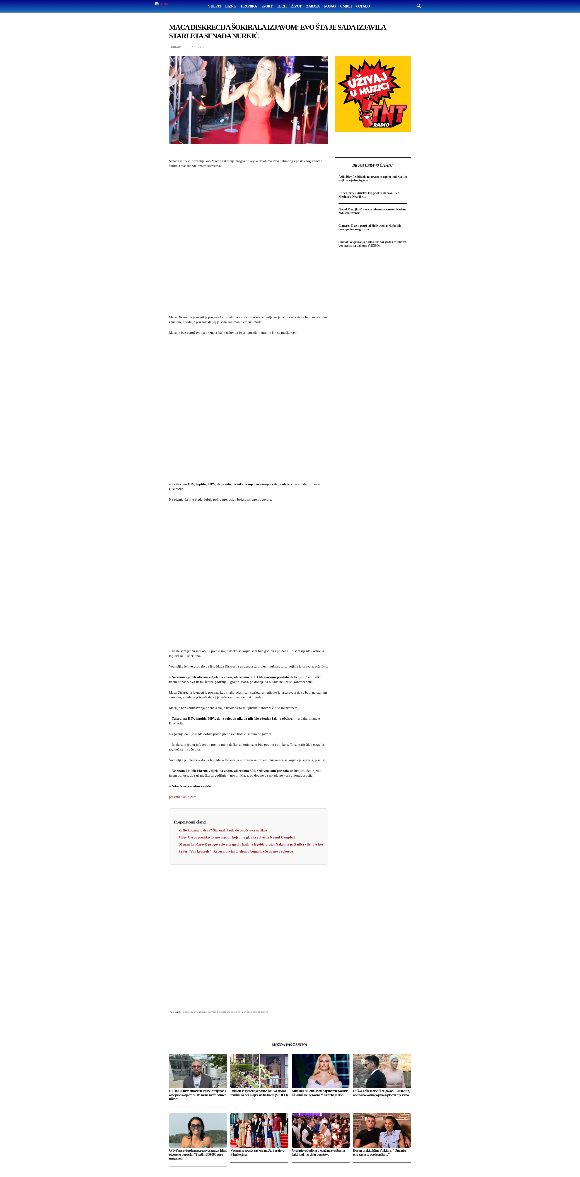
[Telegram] (396, 47)
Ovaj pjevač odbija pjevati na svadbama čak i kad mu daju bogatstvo (318, 1152)
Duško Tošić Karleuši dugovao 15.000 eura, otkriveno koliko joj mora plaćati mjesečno (381, 1093)
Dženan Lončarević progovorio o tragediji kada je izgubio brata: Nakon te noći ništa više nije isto (251, 844)
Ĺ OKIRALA (221, 1011)
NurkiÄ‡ (242, 1011)
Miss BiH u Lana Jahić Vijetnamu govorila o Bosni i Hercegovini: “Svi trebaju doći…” (320, 1093)
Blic (324, 666)
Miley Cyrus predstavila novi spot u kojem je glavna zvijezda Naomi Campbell (237, 837)
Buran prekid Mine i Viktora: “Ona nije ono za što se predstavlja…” (379, 1152)
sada (249, 1011)
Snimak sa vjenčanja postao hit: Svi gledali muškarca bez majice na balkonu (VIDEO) (372, 243)
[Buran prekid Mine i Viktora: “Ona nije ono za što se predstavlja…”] (382, 1130)
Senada (256, 1011)
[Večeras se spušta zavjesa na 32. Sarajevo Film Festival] (259, 1130)
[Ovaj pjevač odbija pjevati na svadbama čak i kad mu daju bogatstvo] (321, 1130)
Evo (196, 1011)
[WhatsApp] (375, 47)
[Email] (385, 47)
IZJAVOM (212, 1011)
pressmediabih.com (182, 797)
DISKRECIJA (188, 1011)
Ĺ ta (228, 1011)
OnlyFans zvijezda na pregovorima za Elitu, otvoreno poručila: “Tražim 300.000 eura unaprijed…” (198, 1154)
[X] (364, 47)
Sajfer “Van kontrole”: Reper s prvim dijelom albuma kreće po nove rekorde (236, 851)
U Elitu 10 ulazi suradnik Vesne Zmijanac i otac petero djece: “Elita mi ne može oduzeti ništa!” (197, 1095)
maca (234, 1011)
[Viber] (406, 47)
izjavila (203, 1011)
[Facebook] (354, 47)
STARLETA (264, 1011)
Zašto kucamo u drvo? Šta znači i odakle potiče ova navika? (223, 830)
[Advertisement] (249, 242)
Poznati (175, 47)
